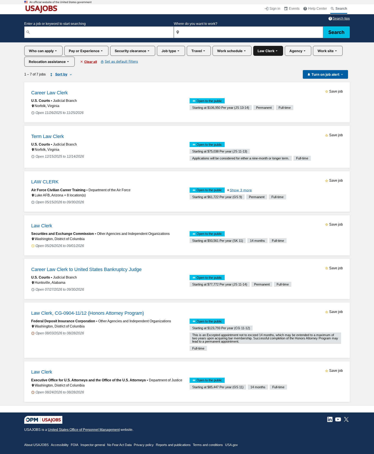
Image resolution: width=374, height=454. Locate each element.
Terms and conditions (208, 445)
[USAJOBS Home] (42, 9)
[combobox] (99, 32)
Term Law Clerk (47, 136)
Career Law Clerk (49, 92)
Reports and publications (173, 445)
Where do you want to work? (195, 24)
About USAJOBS (36, 445)
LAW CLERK (45, 181)
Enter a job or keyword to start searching (55, 24)
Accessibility (60, 445)
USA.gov (231, 445)
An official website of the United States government (60, 2)
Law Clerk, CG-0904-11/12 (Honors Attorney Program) (87, 313)
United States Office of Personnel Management (84, 430)
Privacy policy (144, 445)
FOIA (74, 445)
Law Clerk (41, 225)
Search (336, 32)
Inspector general (93, 445)
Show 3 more (241, 190)
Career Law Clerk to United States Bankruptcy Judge (86, 269)
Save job (336, 91)
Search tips (341, 18)
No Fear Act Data (119, 445)
